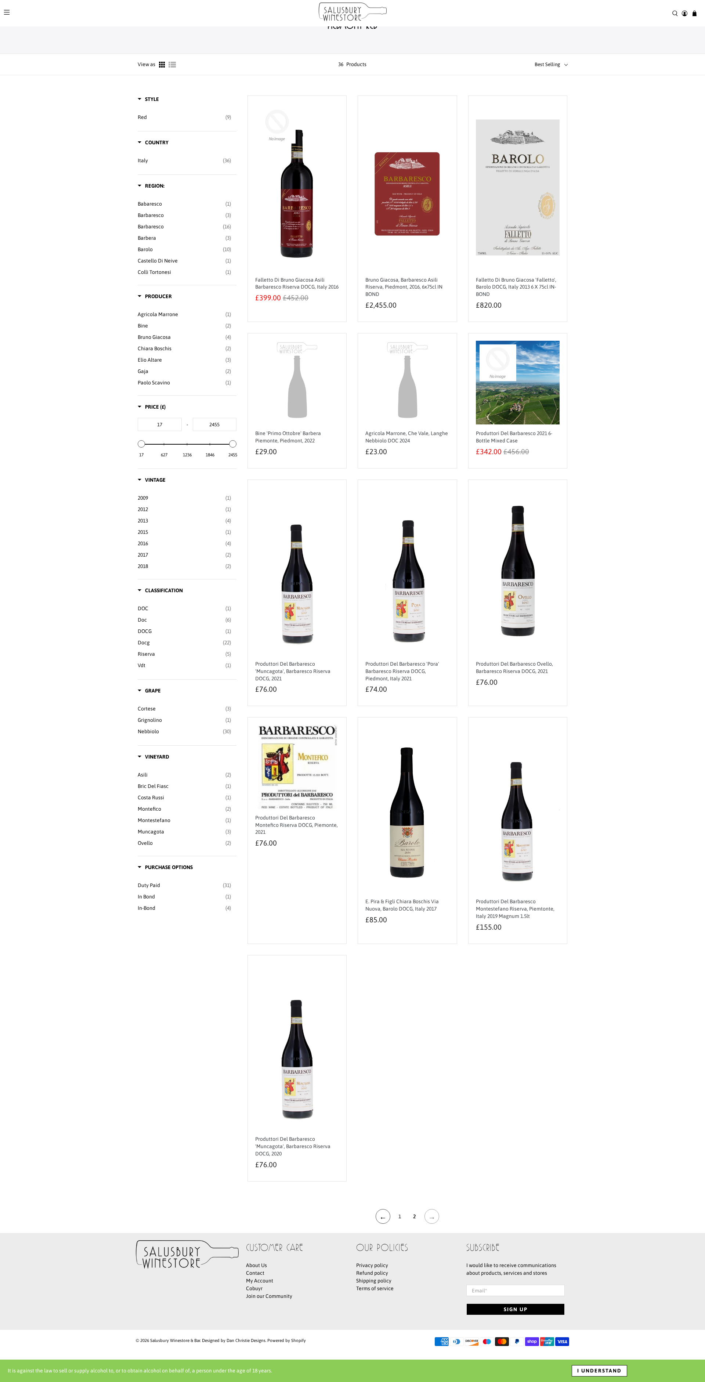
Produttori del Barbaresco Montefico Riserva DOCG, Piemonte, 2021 (296, 825)
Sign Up (516, 1309)
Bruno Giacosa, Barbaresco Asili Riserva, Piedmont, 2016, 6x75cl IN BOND (403, 287)
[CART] (694, 13)
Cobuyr (254, 1288)
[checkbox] (184, 117)
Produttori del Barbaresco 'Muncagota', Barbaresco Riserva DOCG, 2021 (292, 671)
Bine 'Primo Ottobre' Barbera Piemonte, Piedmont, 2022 (288, 437)
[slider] (141, 444)
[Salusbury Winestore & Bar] (353, 13)
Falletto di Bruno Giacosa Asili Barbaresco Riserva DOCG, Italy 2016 (297, 283)
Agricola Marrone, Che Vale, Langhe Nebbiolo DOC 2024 (406, 437)
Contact (255, 1273)
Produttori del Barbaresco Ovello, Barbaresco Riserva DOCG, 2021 (514, 667)
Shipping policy (373, 1281)
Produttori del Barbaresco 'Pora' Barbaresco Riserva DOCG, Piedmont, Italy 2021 (402, 671)
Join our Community (269, 1296)
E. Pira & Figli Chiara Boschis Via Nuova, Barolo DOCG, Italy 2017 (402, 905)
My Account (259, 1281)
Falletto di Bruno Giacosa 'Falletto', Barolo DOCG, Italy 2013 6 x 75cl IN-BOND (516, 287)
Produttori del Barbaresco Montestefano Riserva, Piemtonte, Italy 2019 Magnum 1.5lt (515, 908)
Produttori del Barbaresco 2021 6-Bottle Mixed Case (514, 437)
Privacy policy (372, 1265)
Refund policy (372, 1273)
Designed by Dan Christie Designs (233, 1340)
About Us (256, 1265)
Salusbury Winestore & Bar (175, 1340)
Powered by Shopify (286, 1340)
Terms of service (375, 1288)
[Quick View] (331, 191)
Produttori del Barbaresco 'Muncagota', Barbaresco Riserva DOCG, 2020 (292, 1146)
